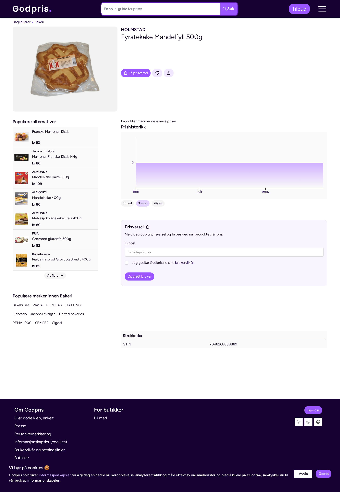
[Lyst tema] (299, 422)
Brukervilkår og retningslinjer (39, 450)
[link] (32, 8)
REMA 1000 (22, 323)
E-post (130, 243)
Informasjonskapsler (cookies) (40, 441)
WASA (38, 305)
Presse (20, 426)
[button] (322, 9)
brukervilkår (184, 262)
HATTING (73, 305)
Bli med (100, 418)
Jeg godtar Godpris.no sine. (163, 262)
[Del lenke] (169, 73)
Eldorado (20, 314)
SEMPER (42, 323)
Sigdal (57, 323)
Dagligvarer (21, 22)
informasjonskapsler (55, 475)
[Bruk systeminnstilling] (318, 422)
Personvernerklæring (32, 434)
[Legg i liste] (157, 73)
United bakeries (71, 314)
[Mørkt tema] (308, 422)
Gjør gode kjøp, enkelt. (34, 418)
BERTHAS (54, 305)
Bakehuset (21, 305)
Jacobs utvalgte (42, 314)
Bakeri (39, 22)
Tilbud (299, 9)
